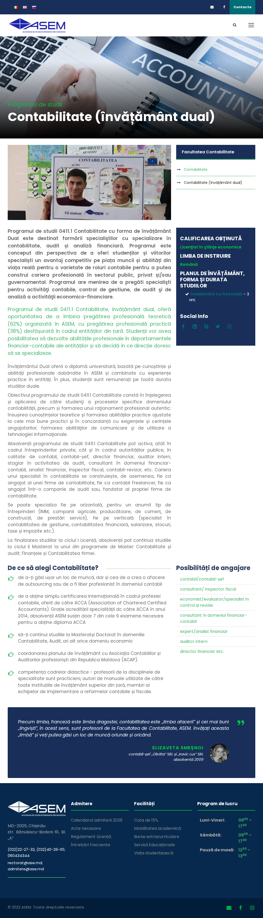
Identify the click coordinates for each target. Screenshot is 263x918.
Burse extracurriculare (156, 837)
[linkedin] (195, 327)
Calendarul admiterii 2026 (97, 820)
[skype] (206, 327)
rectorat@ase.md (25, 862)
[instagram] (229, 327)
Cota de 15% (146, 820)
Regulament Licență (91, 837)
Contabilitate (196, 169)
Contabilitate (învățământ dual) (213, 182)
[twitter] (218, 327)
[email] (213, 7)
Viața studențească (153, 853)
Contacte (242, 7)
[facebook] (226, 7)
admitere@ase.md (26, 869)
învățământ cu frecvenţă (216, 294)
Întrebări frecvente (90, 845)
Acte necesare (86, 828)
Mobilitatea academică (157, 828)
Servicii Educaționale (154, 845)
